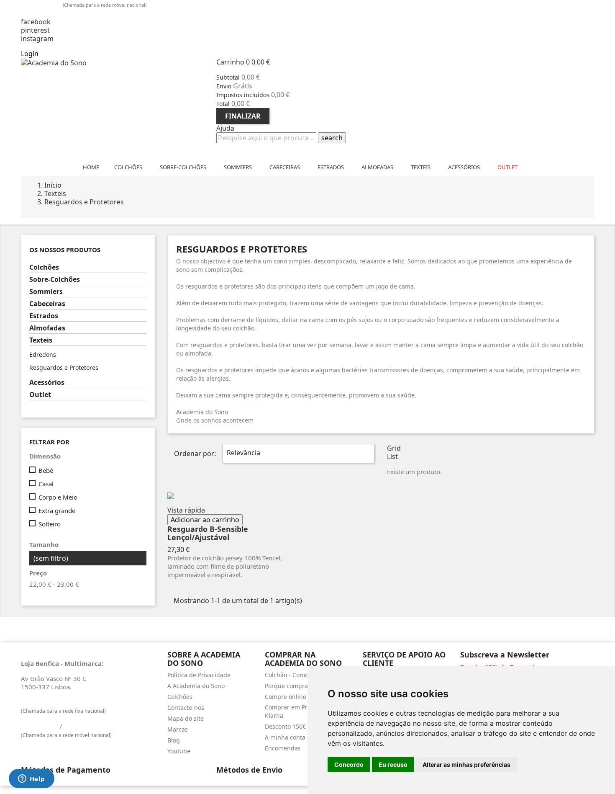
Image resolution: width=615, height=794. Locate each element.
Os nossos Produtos (64, 249)
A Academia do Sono (196, 686)
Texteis (40, 340)
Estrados (43, 316)
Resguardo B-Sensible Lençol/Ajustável (207, 533)
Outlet (40, 394)
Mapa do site (185, 718)
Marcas (177, 729)
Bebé (45, 470)
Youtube (178, 751)
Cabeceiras (47, 303)
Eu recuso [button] (393, 764)
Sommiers (46, 291)
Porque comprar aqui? (296, 686)
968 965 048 (82, 726)
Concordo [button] (349, 764)
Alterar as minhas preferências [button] (466, 764)
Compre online (285, 697)
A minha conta (285, 737)
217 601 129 (39, 702)
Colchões (44, 267)
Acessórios (46, 382)
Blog (173, 740)
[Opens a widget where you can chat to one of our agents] (31, 779)
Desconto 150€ (285, 726)
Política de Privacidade (199, 675)
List (392, 456)
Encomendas (283, 748)
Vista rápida (186, 510)
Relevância (297, 453)
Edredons (42, 354)
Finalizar (243, 116)
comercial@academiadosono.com (78, 13)
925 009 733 (42, 4)
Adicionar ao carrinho (205, 519)
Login (29, 53)
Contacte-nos (185, 708)
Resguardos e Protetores (63, 367)
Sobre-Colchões (54, 279)
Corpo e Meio (57, 497)
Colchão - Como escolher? (300, 675)
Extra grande (56, 510)
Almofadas (47, 328)
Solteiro (49, 524)
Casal (46, 483)
